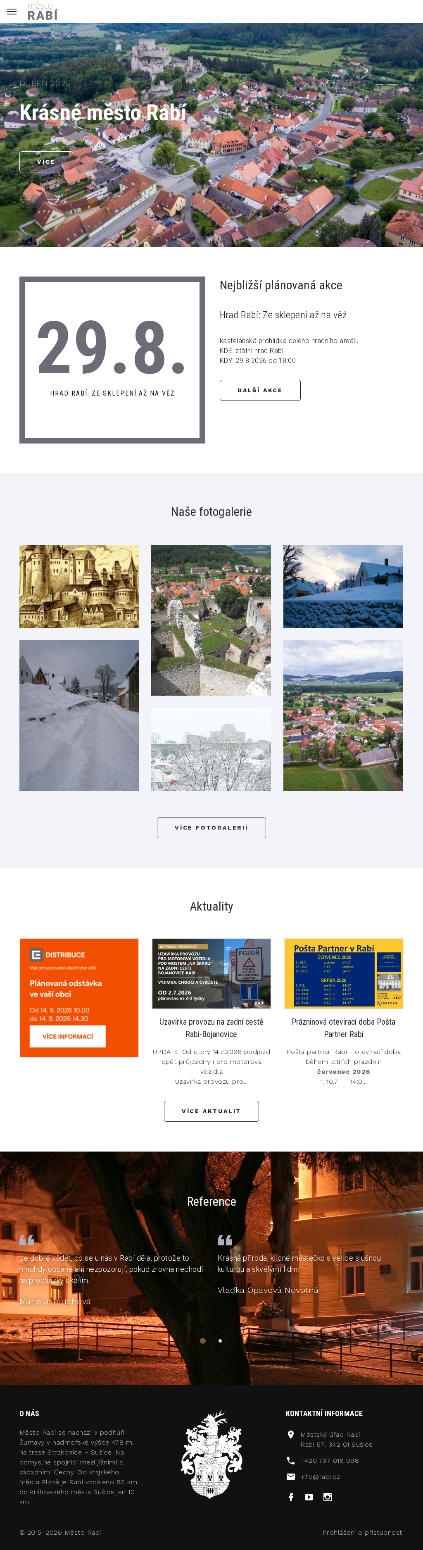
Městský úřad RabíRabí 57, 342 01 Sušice (336, 1439)
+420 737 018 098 (329, 1460)
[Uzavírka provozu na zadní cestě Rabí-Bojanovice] (211, 973)
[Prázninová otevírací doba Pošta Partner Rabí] (344, 973)
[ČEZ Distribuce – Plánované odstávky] (79, 997)
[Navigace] (203, 1341)
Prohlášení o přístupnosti (363, 1532)
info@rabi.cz (320, 1477)
